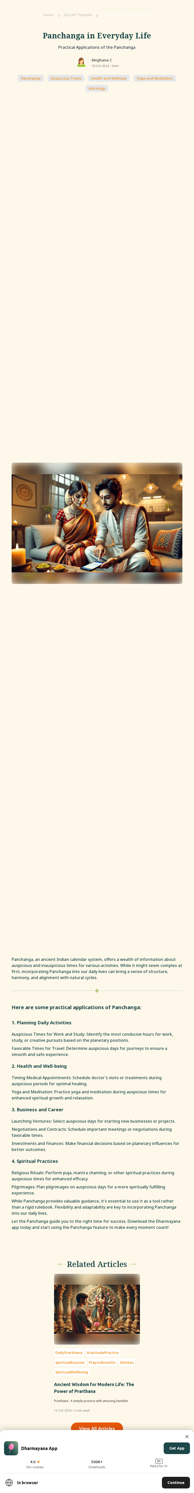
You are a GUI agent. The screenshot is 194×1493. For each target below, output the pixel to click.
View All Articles (97, 1429)
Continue (175, 1482)
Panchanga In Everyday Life (126, 14)
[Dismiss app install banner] (186, 1436)
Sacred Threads (78, 14)
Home (48, 14)
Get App (176, 1448)
